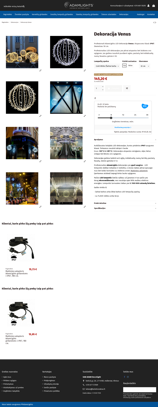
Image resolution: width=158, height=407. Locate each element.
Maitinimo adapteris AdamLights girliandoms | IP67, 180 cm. (17, 273)
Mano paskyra (50, 377)
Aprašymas (98, 140)
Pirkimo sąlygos (9, 380)
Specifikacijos (100, 208)
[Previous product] (154, 22)
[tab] (125, 139)
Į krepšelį (115, 88)
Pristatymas (8, 384)
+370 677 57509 (92, 385)
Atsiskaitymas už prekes (13, 387)
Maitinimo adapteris (139, 171)
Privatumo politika (52, 391)
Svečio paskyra (50, 387)
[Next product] (155, 22)
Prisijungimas (49, 380)
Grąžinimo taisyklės (11, 391)
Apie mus (7, 377)
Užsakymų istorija (51, 384)
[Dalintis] (95, 98)
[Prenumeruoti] (153, 389)
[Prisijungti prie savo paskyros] (148, 5)
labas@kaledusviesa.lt (95, 389)
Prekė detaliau (100, 203)
